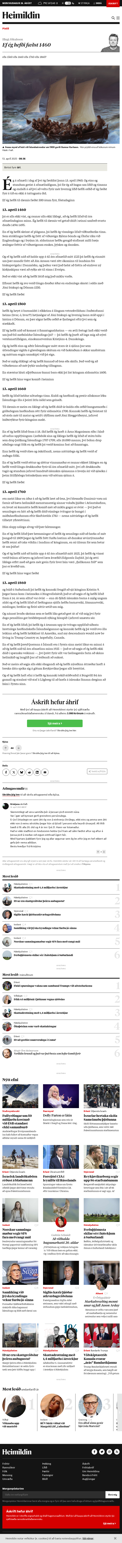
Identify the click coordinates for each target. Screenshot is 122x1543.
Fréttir (6, 1463)
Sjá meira (54, 723)
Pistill (5, 28)
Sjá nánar (88, 1538)
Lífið (44, 1467)
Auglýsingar (88, 1478)
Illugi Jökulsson (12, 39)
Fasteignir (47, 1475)
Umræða (7, 1478)
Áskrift (86, 1463)
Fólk (4, 1471)
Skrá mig (112, 1494)
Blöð (45, 1478)
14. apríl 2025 (18, 807)
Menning (7, 1475)
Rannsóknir (8, 1467)
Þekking (46, 1463)
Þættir (45, 1471)
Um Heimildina (90, 1471)
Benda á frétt (89, 1475)
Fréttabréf (88, 1467)
